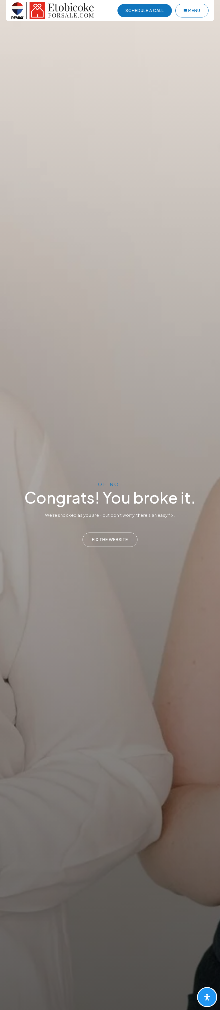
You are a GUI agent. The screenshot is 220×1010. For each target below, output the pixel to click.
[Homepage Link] (52, 10)
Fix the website (110, 539)
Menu (193, 10)
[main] (110, 505)
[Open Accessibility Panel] (207, 997)
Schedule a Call (144, 10)
